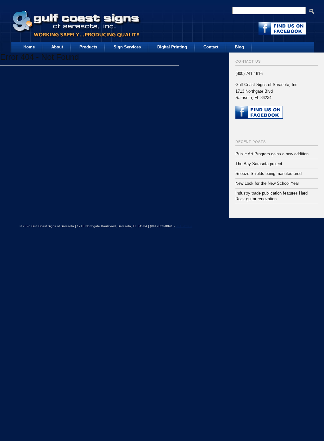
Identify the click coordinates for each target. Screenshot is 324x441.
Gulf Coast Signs (77, 21)
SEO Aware (184, 226)
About (57, 47)
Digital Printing (172, 47)
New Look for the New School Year (267, 183)
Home (29, 47)
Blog (239, 47)
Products (88, 47)
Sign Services (127, 47)
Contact (210, 47)
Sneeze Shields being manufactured (268, 173)
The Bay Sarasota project (258, 163)
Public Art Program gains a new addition (271, 154)
